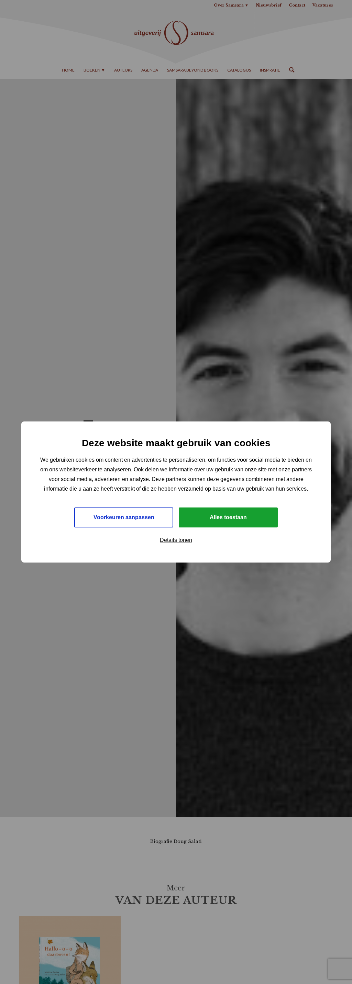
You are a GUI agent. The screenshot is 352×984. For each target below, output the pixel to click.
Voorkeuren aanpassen (124, 517)
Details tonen (176, 540)
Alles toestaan (228, 517)
